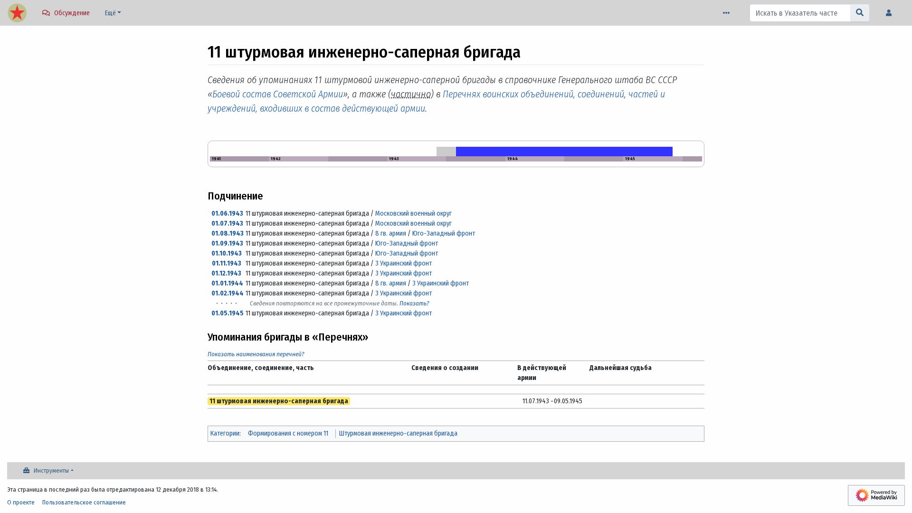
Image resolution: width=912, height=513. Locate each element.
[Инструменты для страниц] (728, 13)
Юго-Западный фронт (443, 233)
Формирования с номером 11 (288, 433)
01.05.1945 (227, 313)
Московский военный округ (413, 213)
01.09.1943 (227, 243)
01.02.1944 (227, 293)
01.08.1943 (227, 233)
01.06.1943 (227, 213)
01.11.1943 (226, 263)
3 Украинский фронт (403, 263)
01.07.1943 (227, 223)
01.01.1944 (227, 283)
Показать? (414, 303)
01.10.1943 (226, 253)
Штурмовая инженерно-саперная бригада (398, 433)
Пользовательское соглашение (84, 502)
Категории (224, 433)
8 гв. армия (390, 233)
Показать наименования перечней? (256, 354)
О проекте (21, 502)
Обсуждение (72, 13)
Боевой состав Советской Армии (277, 94)
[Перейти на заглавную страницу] (17, 13)
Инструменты (51, 470)
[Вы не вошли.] (891, 13)
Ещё (110, 13)
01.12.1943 (226, 273)
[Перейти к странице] (860, 13)
